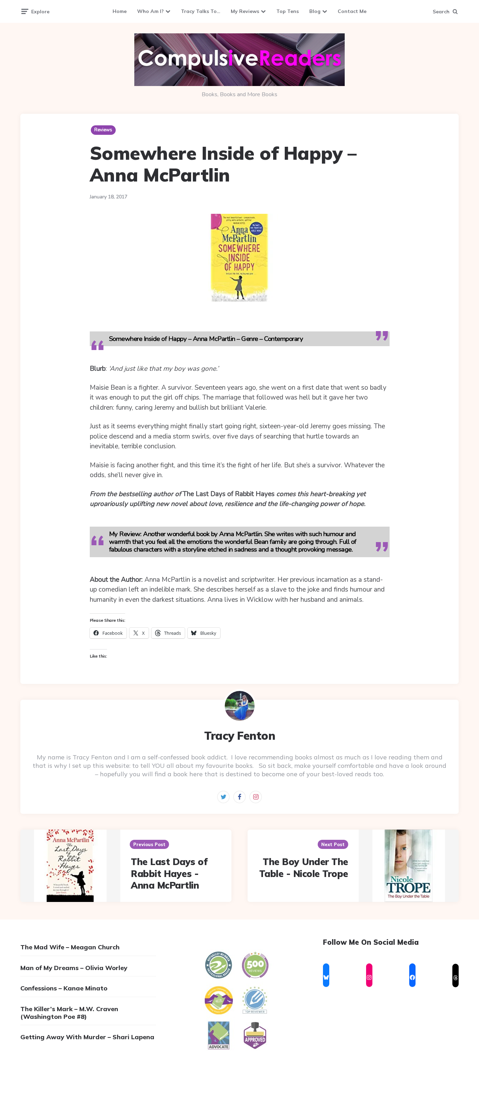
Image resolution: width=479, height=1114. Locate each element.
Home (120, 11)
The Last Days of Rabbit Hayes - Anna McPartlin (169, 873)
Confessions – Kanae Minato (63, 988)
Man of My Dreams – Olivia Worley (73, 968)
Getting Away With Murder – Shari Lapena (87, 1037)
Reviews (103, 130)
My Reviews (245, 11)
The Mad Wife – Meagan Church (70, 947)
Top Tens (287, 11)
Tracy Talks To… (200, 11)
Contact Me (352, 11)
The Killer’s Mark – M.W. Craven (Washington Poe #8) (69, 1013)
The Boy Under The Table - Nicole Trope (303, 867)
